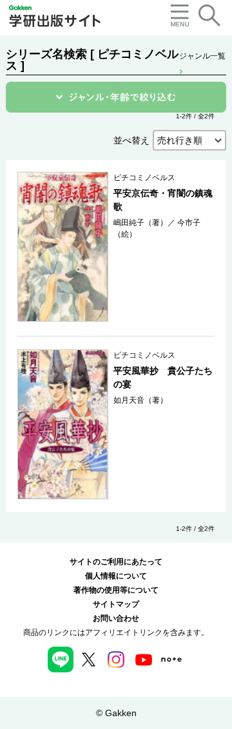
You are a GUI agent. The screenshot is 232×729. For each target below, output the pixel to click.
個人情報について (116, 575)
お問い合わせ (116, 618)
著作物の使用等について (116, 590)
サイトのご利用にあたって (116, 561)
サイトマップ (116, 604)
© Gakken (116, 713)
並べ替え (131, 140)
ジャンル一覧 (202, 55)
